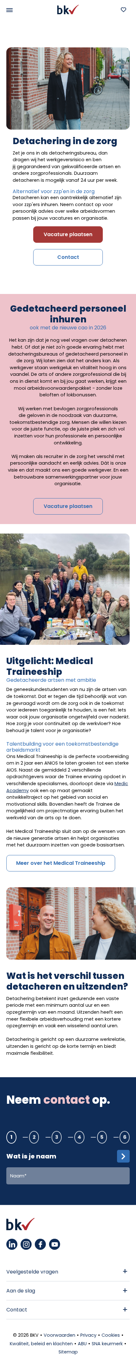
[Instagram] (26, 1244)
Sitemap (68, 1352)
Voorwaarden (59, 1335)
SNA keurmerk (107, 1344)
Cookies (111, 1335)
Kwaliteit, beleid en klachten (41, 1344)
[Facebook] (40, 1244)
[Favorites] (123, 9)
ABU (82, 1344)
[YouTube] (54, 1244)
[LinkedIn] (11, 1244)
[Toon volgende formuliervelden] (123, 1156)
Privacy (88, 1335)
